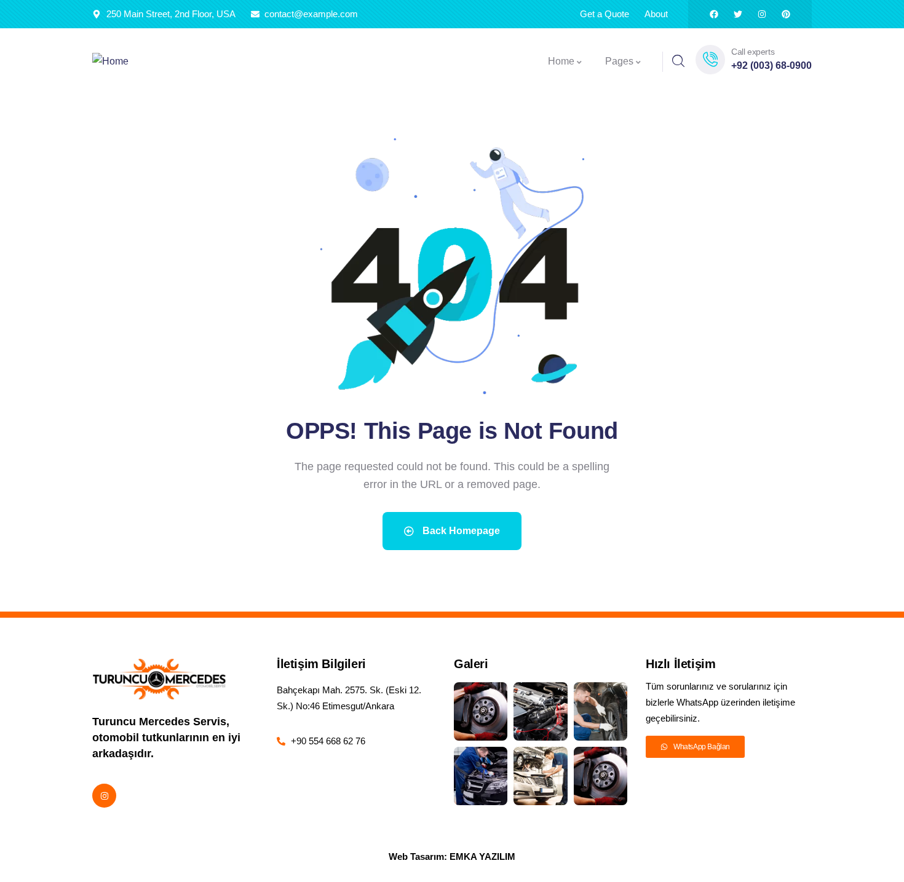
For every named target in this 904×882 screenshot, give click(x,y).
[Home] (110, 62)
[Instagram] (762, 14)
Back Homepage (460, 531)
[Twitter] (738, 14)
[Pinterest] (786, 14)
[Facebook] (714, 14)
